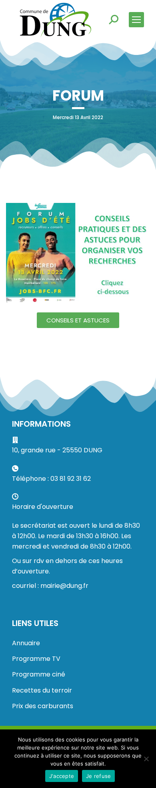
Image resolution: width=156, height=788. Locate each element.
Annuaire (26, 643)
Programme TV (36, 658)
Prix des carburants (42, 706)
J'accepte (61, 776)
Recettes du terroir (42, 690)
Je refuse (98, 776)
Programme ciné (38, 674)
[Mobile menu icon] (136, 19)
